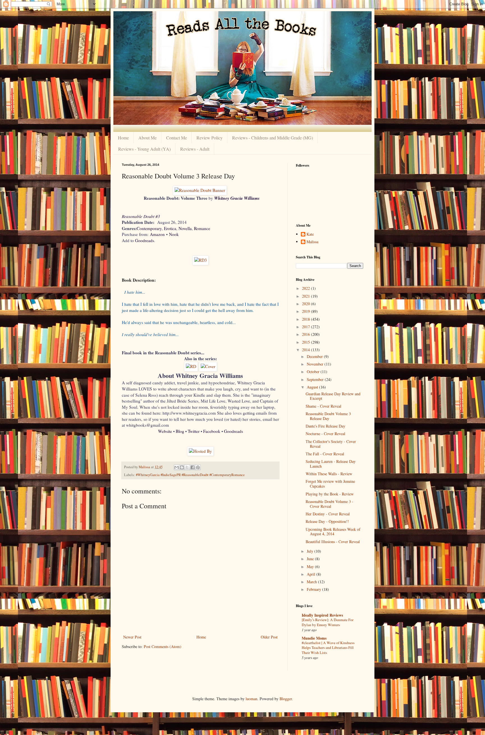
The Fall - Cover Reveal (325, 453)
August (313, 387)
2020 (306, 303)
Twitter (194, 431)
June (311, 558)
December (315, 356)
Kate (310, 234)
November (315, 364)
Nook (174, 234)
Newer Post (132, 637)
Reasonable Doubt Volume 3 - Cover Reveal (329, 504)
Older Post (269, 637)
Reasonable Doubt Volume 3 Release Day (328, 416)
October (314, 371)
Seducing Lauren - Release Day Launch (331, 464)
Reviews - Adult (194, 149)
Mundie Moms (314, 638)
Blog (180, 431)
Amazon (157, 234)
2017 (306, 326)
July (310, 551)
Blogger (286, 698)
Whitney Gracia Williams (237, 198)
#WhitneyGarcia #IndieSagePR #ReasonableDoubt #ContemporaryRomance (190, 474)
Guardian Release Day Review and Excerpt (333, 396)
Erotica (170, 228)
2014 (306, 349)
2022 (306, 288)
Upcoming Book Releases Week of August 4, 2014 (333, 532)
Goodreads (144, 240)
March (312, 581)
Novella (185, 228)
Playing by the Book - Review (330, 494)
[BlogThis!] (182, 467)
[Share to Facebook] (192, 467)
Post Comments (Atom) (162, 646)
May (311, 566)
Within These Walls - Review (329, 473)
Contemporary (149, 228)
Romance (202, 228)
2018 (306, 319)
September (316, 379)
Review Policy (209, 138)
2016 (306, 334)
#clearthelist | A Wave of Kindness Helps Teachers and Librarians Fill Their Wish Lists (328, 647)
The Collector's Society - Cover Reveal (331, 444)
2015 (306, 342)
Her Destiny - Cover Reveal (328, 513)
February (314, 589)
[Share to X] (187, 467)
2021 (306, 296)
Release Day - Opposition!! (327, 521)
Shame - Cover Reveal (323, 406)
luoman (251, 698)
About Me (147, 138)
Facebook (211, 431)
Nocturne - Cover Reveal (325, 433)
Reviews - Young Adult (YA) (144, 149)
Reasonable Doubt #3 (141, 216)
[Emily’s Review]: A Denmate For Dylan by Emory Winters (327, 622)
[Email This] (176, 467)
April (311, 574)
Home (123, 138)
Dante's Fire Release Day (325, 426)
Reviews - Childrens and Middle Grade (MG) (272, 138)
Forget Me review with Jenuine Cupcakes (330, 484)
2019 (306, 311)
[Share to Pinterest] (198, 467)
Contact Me (176, 138)
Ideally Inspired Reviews (322, 615)
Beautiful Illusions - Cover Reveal (333, 541)
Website (165, 431)
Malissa (312, 242)
